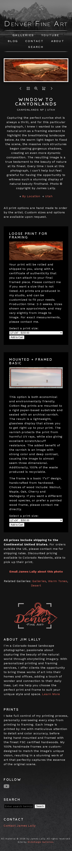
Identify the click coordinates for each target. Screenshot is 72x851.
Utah (48, 196)
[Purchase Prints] (44, 89)
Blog (13, 41)
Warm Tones (57, 581)
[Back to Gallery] (28, 89)
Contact (34, 41)
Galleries (23, 35)
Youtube (50, 35)
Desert (36, 585)
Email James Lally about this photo (36, 571)
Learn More (51, 694)
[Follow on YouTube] (7, 786)
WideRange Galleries (41, 842)
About (57, 41)
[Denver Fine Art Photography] (36, 25)
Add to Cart (17, 337)
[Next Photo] (36, 79)
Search (36, 47)
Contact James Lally (20, 825)
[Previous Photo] (20, 89)
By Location (31, 196)
